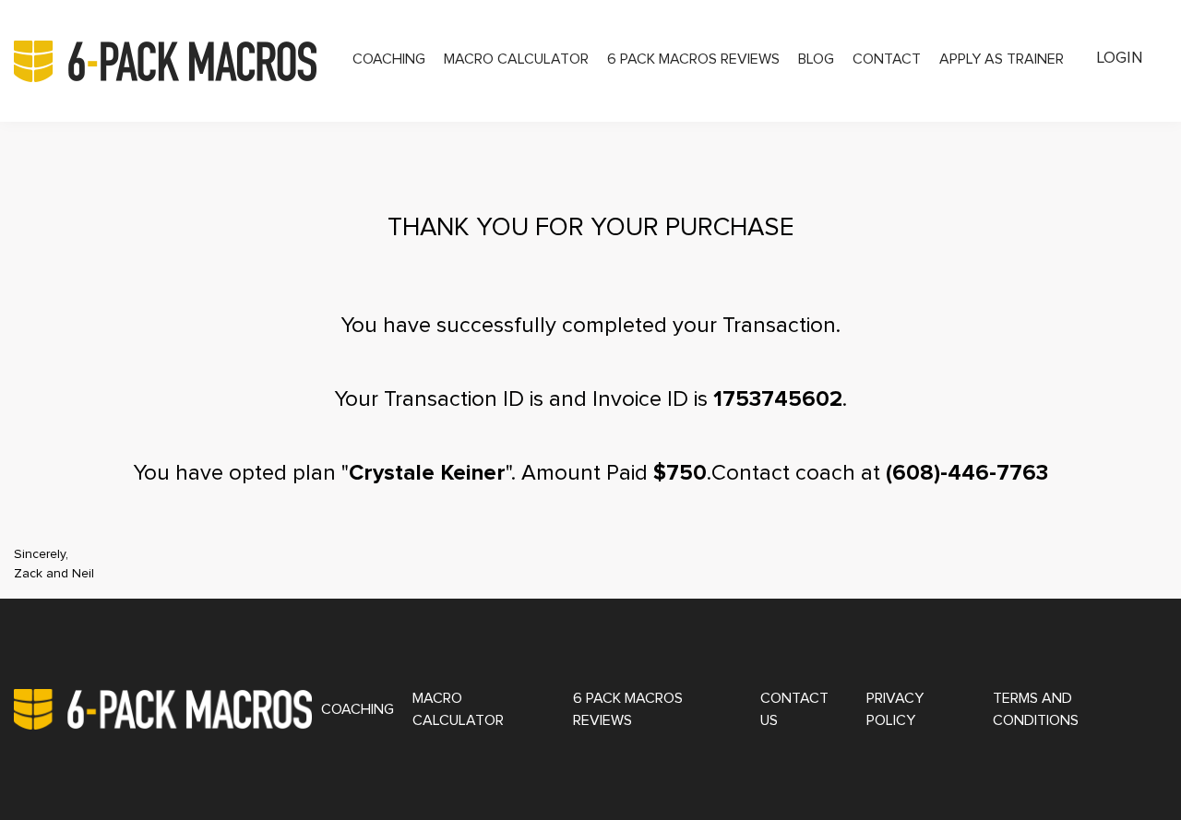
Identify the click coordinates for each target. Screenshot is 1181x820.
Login (1120, 58)
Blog (816, 59)
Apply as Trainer (1001, 59)
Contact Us (794, 709)
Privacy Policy (895, 709)
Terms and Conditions (1036, 709)
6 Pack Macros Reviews (693, 59)
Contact (887, 59)
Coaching (388, 59)
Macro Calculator (516, 59)
